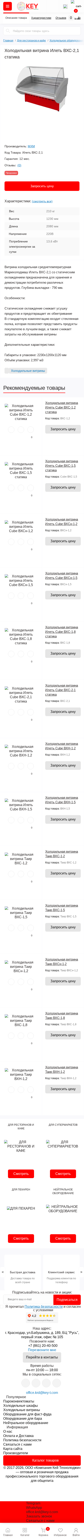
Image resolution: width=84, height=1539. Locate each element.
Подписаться (67, 1300)
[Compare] (30, 429)
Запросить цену (42, 186)
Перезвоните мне (42, 1350)
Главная (8, 40)
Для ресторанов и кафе (31, 40)
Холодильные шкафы (20, 1405)
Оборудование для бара (22, 1418)
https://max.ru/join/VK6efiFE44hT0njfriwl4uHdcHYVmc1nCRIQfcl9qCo (46, 1383)
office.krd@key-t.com (42, 1392)
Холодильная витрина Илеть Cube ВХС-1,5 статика (61, 465)
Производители (15, 1453)
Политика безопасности (44, 1306)
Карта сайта (12, 1449)
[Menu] (7, 6)
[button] (76, 1531)
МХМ (31, 146)
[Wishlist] (21, 429)
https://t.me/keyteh (25, 1383)
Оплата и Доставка (18, 1436)
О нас (7, 1431)
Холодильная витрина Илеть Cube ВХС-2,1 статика (61, 690)
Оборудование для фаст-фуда (27, 1414)
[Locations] (53, 6)
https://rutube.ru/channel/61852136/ (56, 1383)
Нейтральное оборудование (25, 1423)
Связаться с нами (17, 1444)
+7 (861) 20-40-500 (43, 1345)
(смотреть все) (42, 201)
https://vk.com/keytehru (36, 1383)
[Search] (8, 31)
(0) (19, 165)
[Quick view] (11, 429)
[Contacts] (65, 6)
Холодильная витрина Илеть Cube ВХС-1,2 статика (61, 407)
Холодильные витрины (21, 1410)
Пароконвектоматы (18, 1401)
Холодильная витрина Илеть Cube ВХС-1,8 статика (61, 631)
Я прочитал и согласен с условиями (43, 1308)
